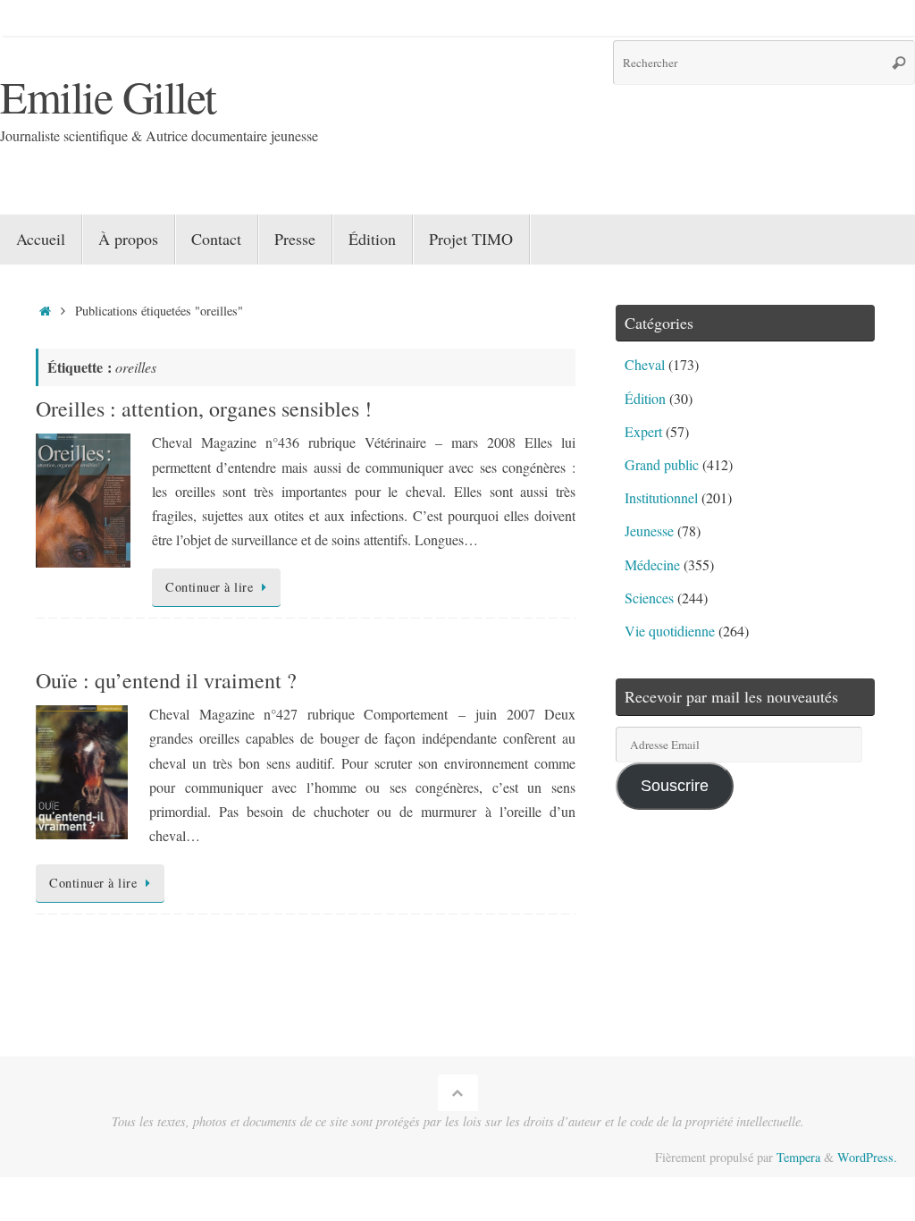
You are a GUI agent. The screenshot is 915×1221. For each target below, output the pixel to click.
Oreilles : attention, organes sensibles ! (204, 408)
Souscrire (675, 786)
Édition (645, 398)
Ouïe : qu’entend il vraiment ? (166, 680)
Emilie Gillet (108, 96)
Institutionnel (661, 497)
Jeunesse (649, 530)
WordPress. (867, 1157)
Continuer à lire (209, 586)
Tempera (798, 1157)
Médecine (652, 564)
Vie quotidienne (670, 630)
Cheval (645, 364)
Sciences (649, 597)
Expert (643, 431)
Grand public (662, 464)
